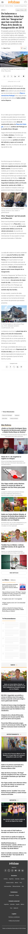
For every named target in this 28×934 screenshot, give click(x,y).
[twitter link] (9, 870)
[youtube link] (15, 870)
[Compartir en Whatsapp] (4, 76)
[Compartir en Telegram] (18, 76)
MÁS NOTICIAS (14, 573)
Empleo (17, 895)
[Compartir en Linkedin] (15, 76)
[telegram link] (19, 870)
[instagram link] (12, 870)
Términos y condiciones (14, 917)
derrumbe (4, 418)
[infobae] (14, 2)
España (22, 878)
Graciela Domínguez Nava (16, 6)
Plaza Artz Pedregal (7, 415)
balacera (17, 415)
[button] (2, 2)
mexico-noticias (14, 418)
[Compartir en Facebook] (8, 76)
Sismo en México (5, 6)
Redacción (11, 895)
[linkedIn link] (22, 870)
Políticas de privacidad (14, 920)
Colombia (17, 878)
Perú (21, 882)
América (6, 878)
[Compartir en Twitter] (11, 76)
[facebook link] (5, 870)
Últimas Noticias (16, 886)
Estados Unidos (10, 882)
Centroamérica (7, 886)
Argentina (11, 878)
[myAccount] (25, 2)
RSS (23, 886)
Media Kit (16, 908)
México (3, 10)
